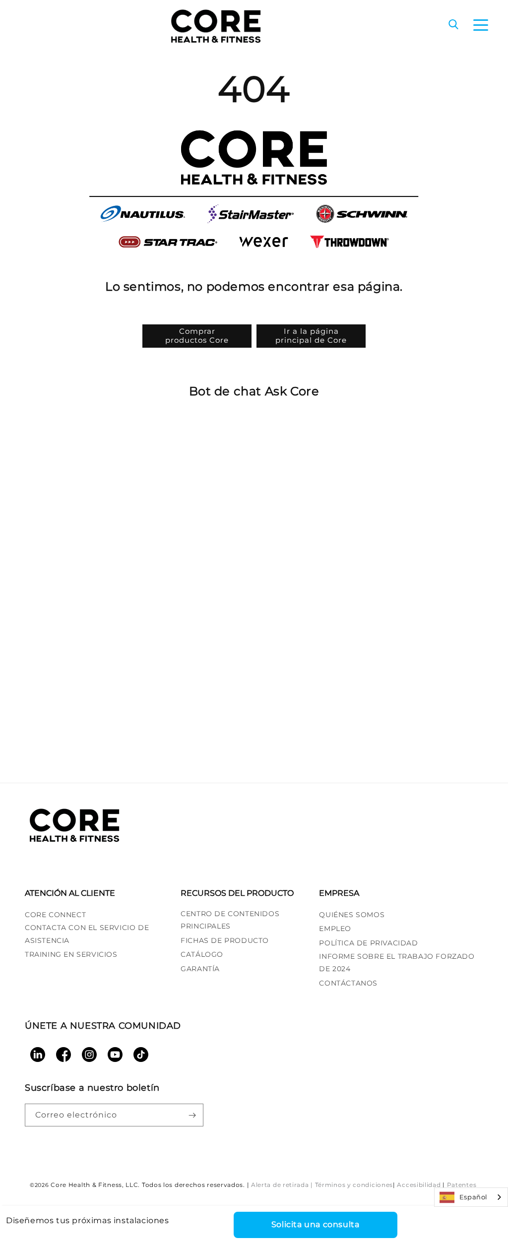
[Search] (453, 25)
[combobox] (471, 1197)
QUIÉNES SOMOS (351, 914)
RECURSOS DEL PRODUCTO (237, 893)
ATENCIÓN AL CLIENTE (70, 893)
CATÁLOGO (202, 954)
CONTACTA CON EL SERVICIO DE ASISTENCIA (87, 933)
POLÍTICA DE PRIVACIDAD (368, 942)
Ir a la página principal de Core (311, 335)
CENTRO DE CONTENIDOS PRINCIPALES (230, 920)
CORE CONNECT (55, 914)
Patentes (462, 1184)
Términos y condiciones (354, 1184)
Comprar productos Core (197, 335)
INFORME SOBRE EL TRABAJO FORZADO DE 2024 (396, 962)
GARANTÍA (200, 968)
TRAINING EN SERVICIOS (71, 954)
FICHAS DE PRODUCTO (225, 940)
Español (473, 1197)
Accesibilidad (419, 1184)
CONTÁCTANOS (348, 983)
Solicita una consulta (315, 1224)
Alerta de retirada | (282, 1184)
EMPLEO (335, 928)
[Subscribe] (192, 1115)
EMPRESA (339, 893)
